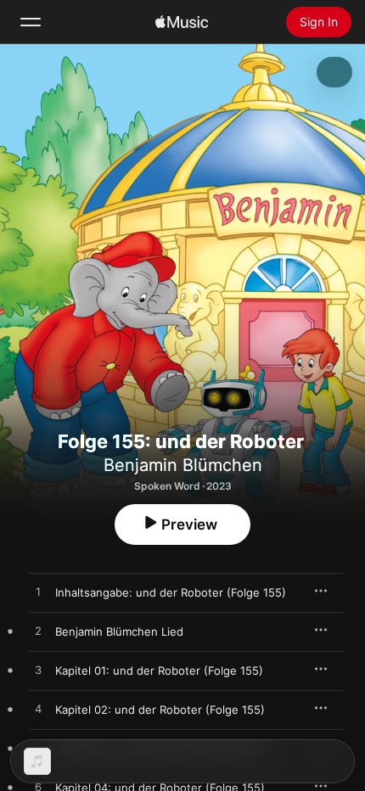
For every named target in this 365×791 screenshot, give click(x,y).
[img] (181, 22)
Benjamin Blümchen (183, 465)
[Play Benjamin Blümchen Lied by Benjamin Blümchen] (38, 631)
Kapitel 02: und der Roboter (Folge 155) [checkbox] (160, 709)
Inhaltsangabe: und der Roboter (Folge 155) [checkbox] (170, 592)
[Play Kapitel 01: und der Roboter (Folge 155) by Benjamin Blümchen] (38, 670)
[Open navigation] (30, 22)
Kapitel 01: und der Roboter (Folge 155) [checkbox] (159, 670)
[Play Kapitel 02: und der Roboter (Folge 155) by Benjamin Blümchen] (38, 709)
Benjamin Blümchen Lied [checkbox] (119, 631)
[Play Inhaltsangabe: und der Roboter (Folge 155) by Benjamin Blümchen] (38, 592)
